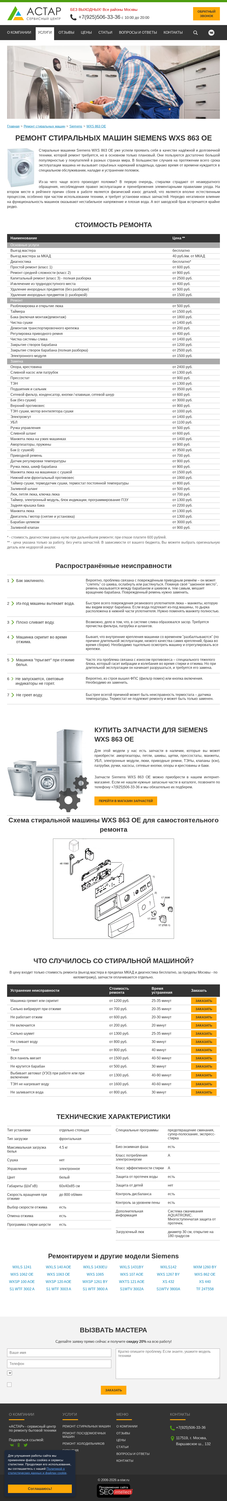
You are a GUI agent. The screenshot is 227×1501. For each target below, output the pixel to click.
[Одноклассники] (19, 1445)
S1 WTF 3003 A (58, 1289)
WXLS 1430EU (95, 1267)
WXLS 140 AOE (58, 1267)
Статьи (105, 32)
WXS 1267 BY (168, 1274)
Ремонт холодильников (83, 1443)
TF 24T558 (205, 1289)
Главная (13, 126)
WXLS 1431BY (132, 1267)
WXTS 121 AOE (132, 1282)
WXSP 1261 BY (95, 1282)
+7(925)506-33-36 (99, 17)
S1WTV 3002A (132, 1289)
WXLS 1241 (21, 1267)
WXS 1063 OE (58, 1274)
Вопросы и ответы (138, 32)
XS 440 (205, 1282)
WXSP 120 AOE (58, 1282)
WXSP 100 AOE (22, 1282)
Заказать (204, 1001)
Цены (86, 32)
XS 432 (168, 1282)
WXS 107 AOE (131, 1274)
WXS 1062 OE (21, 1274)
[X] (26, 1445)
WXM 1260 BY (205, 1267)
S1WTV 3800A (168, 1289)
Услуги (45, 32)
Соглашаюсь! (40, 1489)
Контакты (173, 32)
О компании (19, 32)
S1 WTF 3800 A (95, 1289)
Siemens (75, 126)
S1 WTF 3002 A (22, 1289)
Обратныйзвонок (206, 14)
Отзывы (66, 32)
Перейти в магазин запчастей (126, 801)
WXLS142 (168, 1267)
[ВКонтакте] (12, 1445)
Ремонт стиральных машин (44, 126)
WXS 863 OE (96, 126)
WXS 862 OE (204, 1274)
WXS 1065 (95, 1274)
